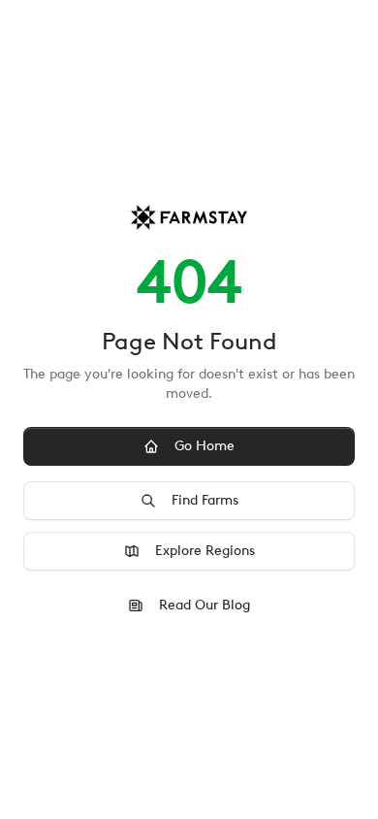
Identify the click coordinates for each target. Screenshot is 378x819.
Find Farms (205, 500)
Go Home (204, 446)
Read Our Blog (204, 605)
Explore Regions (205, 550)
